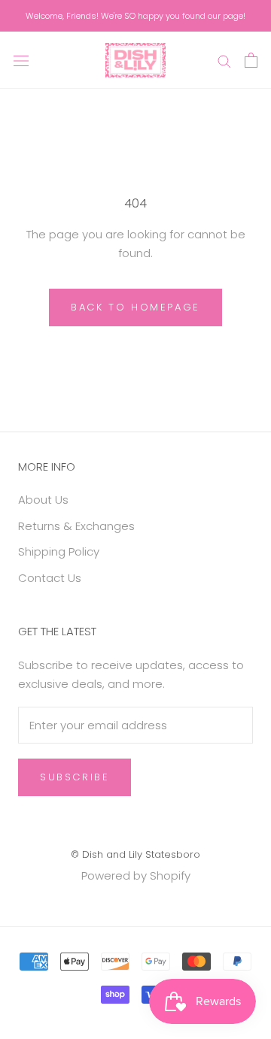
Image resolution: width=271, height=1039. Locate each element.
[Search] (224, 59)
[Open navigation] (21, 60)
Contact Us (49, 578)
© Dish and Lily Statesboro (135, 854)
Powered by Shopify (135, 875)
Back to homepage (135, 307)
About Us (43, 499)
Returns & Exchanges (76, 526)
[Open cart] (251, 60)
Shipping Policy (58, 551)
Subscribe (74, 777)
